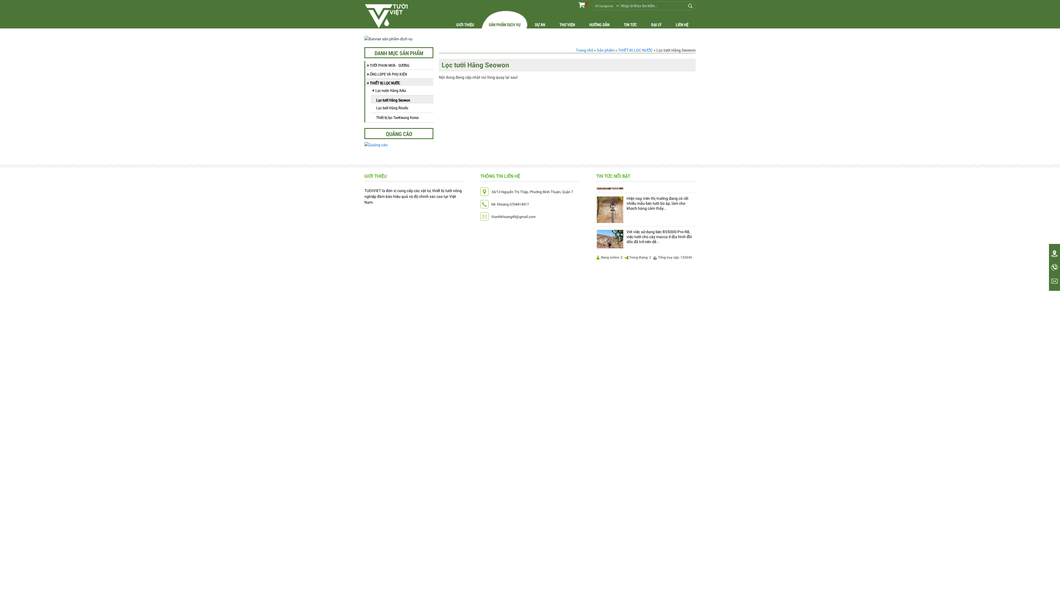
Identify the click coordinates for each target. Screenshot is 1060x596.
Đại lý (656, 24)
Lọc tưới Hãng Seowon (393, 100)
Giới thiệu (465, 24)
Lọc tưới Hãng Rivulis (392, 107)
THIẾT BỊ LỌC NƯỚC (385, 83)
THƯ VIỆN (567, 24)
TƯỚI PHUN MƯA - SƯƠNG (389, 65)
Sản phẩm (605, 50)
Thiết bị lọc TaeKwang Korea (397, 117)
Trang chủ (584, 50)
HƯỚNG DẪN (599, 24)
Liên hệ (682, 24)
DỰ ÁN (540, 24)
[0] (581, 4)
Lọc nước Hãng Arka (390, 90)
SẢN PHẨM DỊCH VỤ (505, 24)
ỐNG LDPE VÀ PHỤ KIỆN (388, 74)
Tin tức (630, 24)
